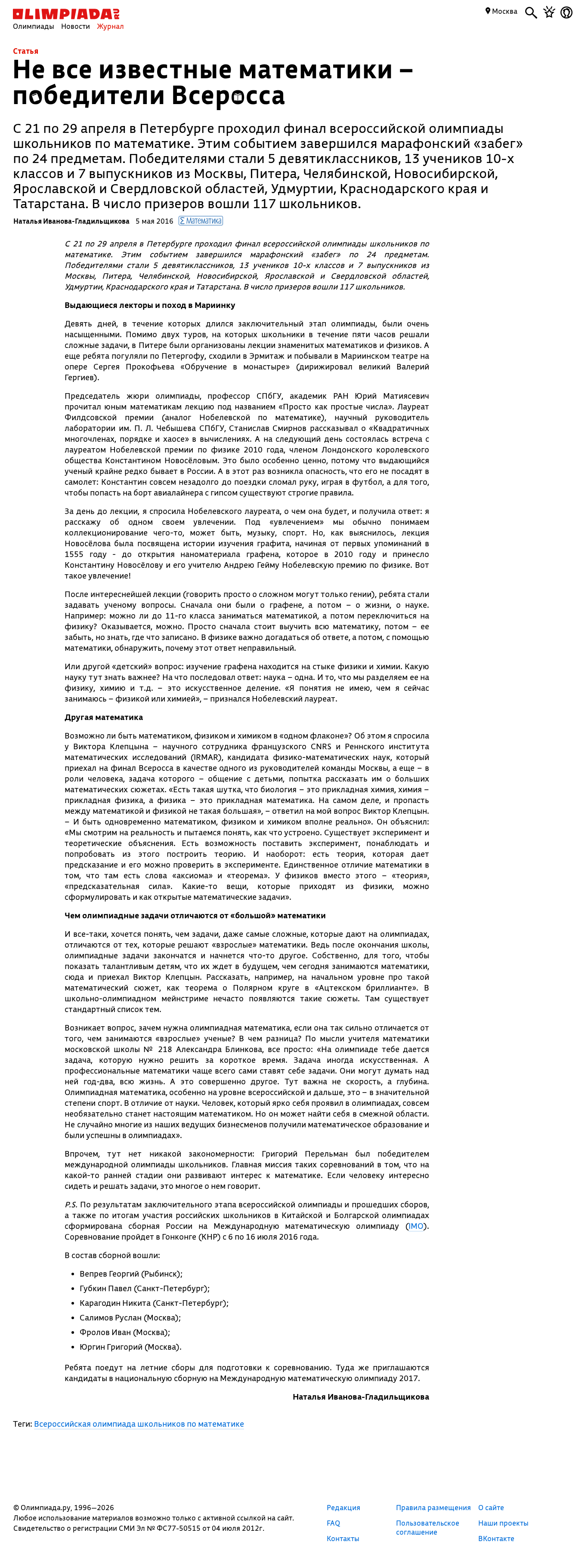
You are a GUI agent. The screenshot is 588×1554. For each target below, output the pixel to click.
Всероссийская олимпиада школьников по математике (139, 1424)
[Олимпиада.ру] (66, 14)
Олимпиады (33, 26)
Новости (75, 26)
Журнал (110, 26)
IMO (416, 1226)
